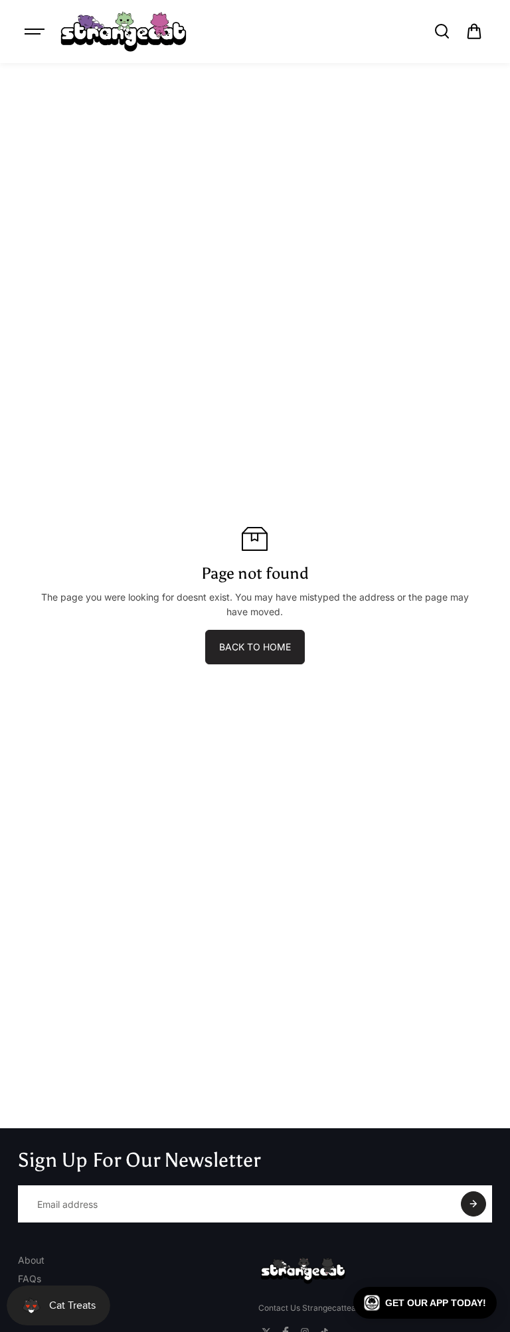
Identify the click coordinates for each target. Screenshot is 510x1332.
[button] (474, 31)
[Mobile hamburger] (35, 31)
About (31, 1260)
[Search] (441, 31)
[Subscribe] (473, 1204)
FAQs (29, 1278)
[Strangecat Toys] (123, 31)
